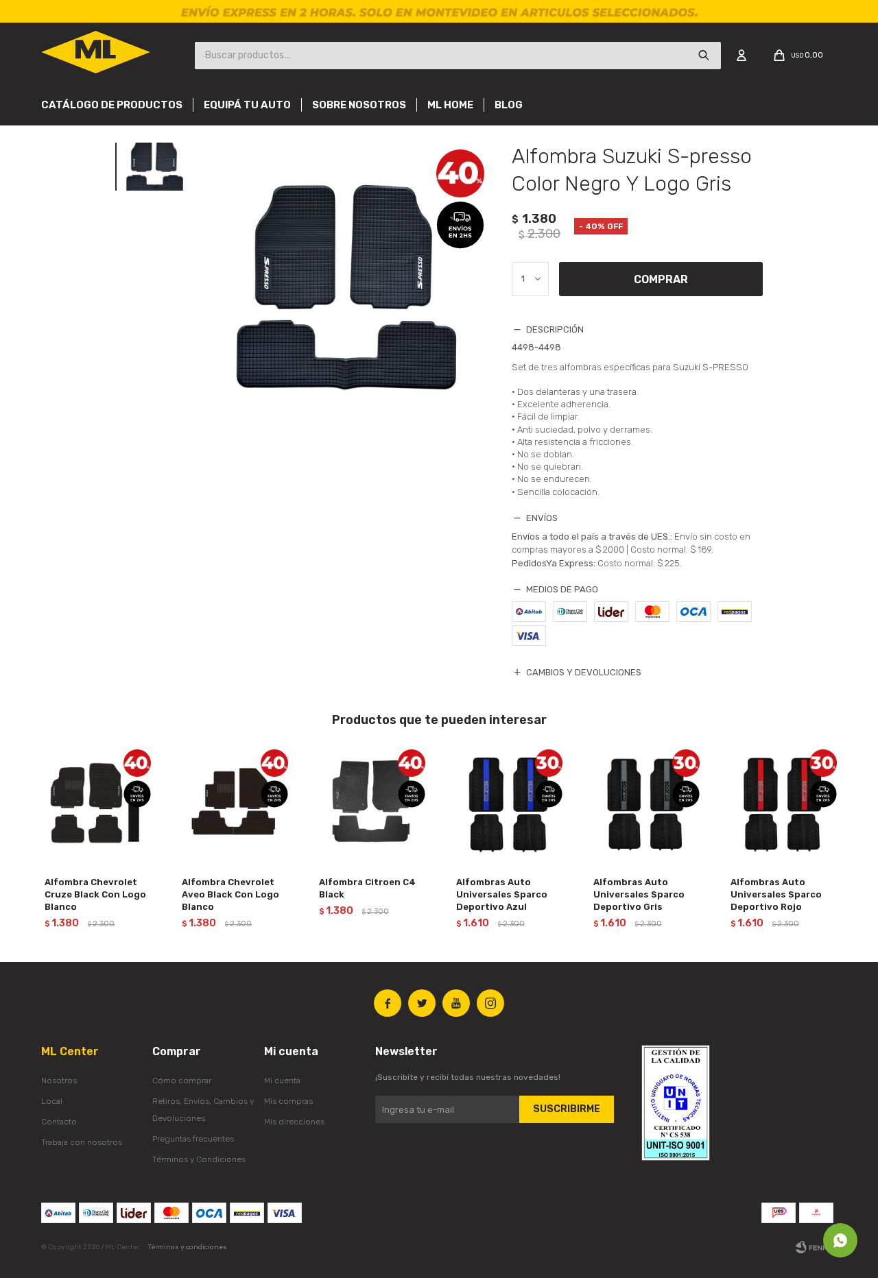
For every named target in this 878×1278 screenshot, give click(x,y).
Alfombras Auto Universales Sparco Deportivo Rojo (776, 894)
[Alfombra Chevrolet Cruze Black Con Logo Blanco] (96, 804)
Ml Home (450, 105)
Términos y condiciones (187, 1247)
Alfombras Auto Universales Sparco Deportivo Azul (501, 894)
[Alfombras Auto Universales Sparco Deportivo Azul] (507, 804)
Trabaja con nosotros (81, 1142)
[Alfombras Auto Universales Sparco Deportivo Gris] (645, 804)
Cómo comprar (181, 1080)
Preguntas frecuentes (193, 1139)
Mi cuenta (282, 1080)
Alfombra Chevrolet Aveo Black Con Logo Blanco (230, 894)
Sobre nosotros (359, 105)
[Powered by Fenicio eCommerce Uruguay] (816, 1247)
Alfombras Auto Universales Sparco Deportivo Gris (639, 894)
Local (51, 1101)
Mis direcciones (294, 1121)
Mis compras (288, 1101)
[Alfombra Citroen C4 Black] (370, 804)
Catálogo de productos (111, 105)
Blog (509, 105)
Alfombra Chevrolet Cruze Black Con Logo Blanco (95, 894)
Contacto (59, 1121)
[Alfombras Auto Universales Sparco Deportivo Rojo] (782, 804)
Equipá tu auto (247, 105)
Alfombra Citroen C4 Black (367, 888)
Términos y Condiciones (199, 1159)
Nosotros (59, 1080)
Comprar (661, 279)
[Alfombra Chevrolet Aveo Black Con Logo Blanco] (233, 804)
